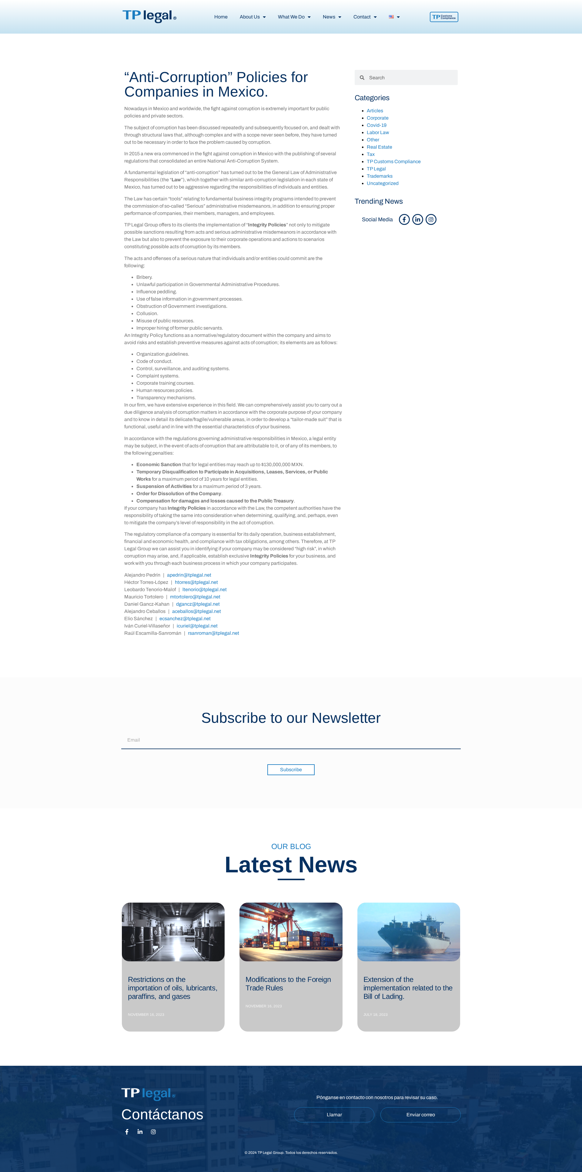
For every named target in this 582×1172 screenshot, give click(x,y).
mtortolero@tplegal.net (195, 596)
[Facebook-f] (404, 219)
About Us (250, 16)
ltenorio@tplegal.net (204, 589)
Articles (375, 110)
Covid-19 (376, 125)
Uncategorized (383, 183)
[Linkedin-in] (417, 219)
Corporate (378, 117)
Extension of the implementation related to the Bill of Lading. (408, 987)
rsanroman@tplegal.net (213, 633)
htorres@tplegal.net (196, 582)
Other (373, 139)
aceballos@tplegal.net (196, 611)
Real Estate (379, 147)
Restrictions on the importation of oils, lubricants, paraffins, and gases (172, 987)
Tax (371, 154)
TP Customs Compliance (394, 161)
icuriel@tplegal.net (197, 625)
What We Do (291, 16)
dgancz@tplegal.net (198, 604)
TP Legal (376, 168)
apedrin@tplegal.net (189, 575)
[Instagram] (431, 219)
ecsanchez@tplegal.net (185, 618)
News (329, 16)
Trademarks (380, 176)
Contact (362, 16)
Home (221, 16)
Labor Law (378, 132)
